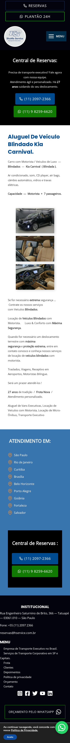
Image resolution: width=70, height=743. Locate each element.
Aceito (10, 737)
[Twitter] (35, 693)
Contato (8, 686)
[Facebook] (27, 693)
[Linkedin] (50, 693)
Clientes (8, 667)
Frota (7, 663)
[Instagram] (20, 693)
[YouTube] (42, 693)
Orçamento (11, 681)
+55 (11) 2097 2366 (20, 625)
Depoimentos (12, 672)
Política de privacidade (17, 677)
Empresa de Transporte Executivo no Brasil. (30, 648)
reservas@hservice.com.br (18, 633)
